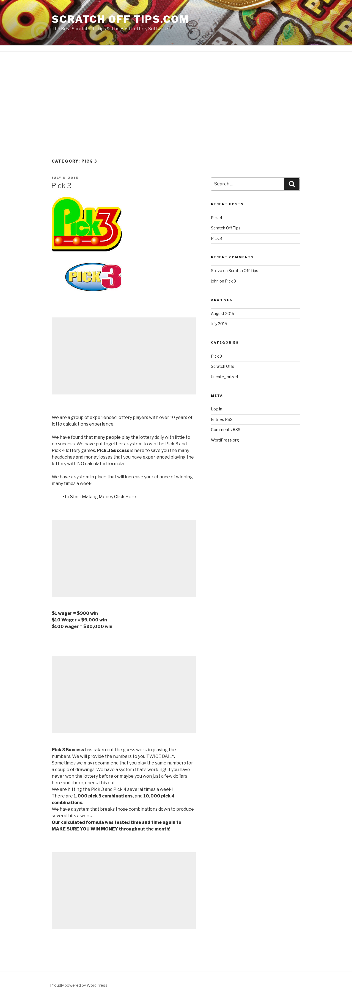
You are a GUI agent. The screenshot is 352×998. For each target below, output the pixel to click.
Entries (222, 419)
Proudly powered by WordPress (79, 985)
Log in (216, 409)
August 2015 (222, 313)
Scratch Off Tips (226, 228)
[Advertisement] (176, 117)
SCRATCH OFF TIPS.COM (120, 19)
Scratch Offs (222, 366)
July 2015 (219, 323)
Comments (225, 429)
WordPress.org (225, 440)
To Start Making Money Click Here (100, 496)
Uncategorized (224, 376)
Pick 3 (61, 185)
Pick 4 (216, 217)
